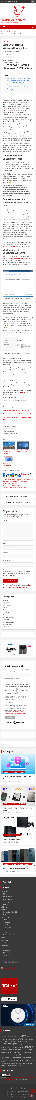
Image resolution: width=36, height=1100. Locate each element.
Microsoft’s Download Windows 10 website (16, 258)
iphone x (4, 1050)
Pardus (23, 381)
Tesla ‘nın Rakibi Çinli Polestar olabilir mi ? (18, 502)
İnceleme (6, 612)
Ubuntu (5, 383)
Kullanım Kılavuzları (9, 617)
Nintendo (6, 953)
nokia (7, 1055)
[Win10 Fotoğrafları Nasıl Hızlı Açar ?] (23, 445)
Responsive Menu (33, 1)
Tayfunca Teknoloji (13, 19)
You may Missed (10, 751)
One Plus (8, 927)
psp (30, 1061)
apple (22, 1035)
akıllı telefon (10, 1036)
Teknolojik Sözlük (8, 627)
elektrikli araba (28, 1039)
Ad (4, 543)
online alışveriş (13, 1055)
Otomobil (6, 620)
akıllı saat (3, 1036)
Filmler (5, 610)
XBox (5, 955)
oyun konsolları (27, 1055)
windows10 (15, 483)
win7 (18, 481)
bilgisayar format (11, 1039)
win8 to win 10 (7, 483)
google (4, 1044)
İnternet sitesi (7, 560)
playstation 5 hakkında (8, 1061)
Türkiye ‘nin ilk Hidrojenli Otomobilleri (16, 496)
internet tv (22, 1047)
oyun (19, 1055)
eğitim (18, 1041)
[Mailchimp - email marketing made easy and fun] (15, 721)
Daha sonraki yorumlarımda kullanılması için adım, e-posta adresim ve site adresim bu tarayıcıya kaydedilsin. (16, 573)
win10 (15, 481)
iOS (4, 930)
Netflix (25, 1052)
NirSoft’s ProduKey (9, 246)
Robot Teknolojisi (8, 622)
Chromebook (21, 392)
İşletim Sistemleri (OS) (10, 912)
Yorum (5, 520)
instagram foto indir (24, 1044)
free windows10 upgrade (14, 480)
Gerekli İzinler (9, 682)
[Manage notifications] (31, 1095)
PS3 (17, 1061)
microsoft (18, 1050)
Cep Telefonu (7, 605)
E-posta (6, 552)
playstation (16, 1057)
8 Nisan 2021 (7, 813)
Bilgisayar (6, 603)
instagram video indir (7, 1047)
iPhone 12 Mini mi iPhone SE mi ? (16, 869)
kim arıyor (11, 1050)
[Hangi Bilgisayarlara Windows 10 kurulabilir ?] (9, 445)
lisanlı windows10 (27, 480)
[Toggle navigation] (3, 27)
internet (17, 1047)
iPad (4, 915)
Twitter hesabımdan (9, 110)
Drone (5, 607)
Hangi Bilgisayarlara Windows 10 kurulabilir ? (9, 451)
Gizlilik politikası (11, 1094)
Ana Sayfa (4, 891)
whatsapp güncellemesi (14, 1065)
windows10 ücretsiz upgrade (11, 485)
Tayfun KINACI (16, 51)
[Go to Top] (33, 1091)
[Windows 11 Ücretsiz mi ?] (9, 459)
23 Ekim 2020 (7, 871)
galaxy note (24, 1041)
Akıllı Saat (6, 600)
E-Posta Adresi (10, 672)
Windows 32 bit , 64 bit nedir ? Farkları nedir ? (17, 414)
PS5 (26, 1061)
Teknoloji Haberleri (18, 803)
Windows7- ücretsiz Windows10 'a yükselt (15, 487)
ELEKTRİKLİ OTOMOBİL (8, 1041)
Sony (23, 1063)
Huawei (7, 925)
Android (5, 920)
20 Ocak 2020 (7, 51)
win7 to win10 (25, 481)
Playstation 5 (27, 1058)
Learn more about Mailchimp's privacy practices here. (15, 712)
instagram (12, 1044)
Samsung (8, 922)
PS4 (22, 1060)
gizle (11, 75)
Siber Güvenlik (7, 624)
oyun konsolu (5, 1058)
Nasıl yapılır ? (8, 41)
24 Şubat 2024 (7, 781)
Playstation (7, 835)
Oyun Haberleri (6, 948)
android (16, 1036)
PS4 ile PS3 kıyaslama (11, 840)
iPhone (14, 864)
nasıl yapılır (17, 1052)
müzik (9, 1052)
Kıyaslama (6, 615)
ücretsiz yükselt (7, 481)
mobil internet (25, 1049)
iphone (29, 1046)
